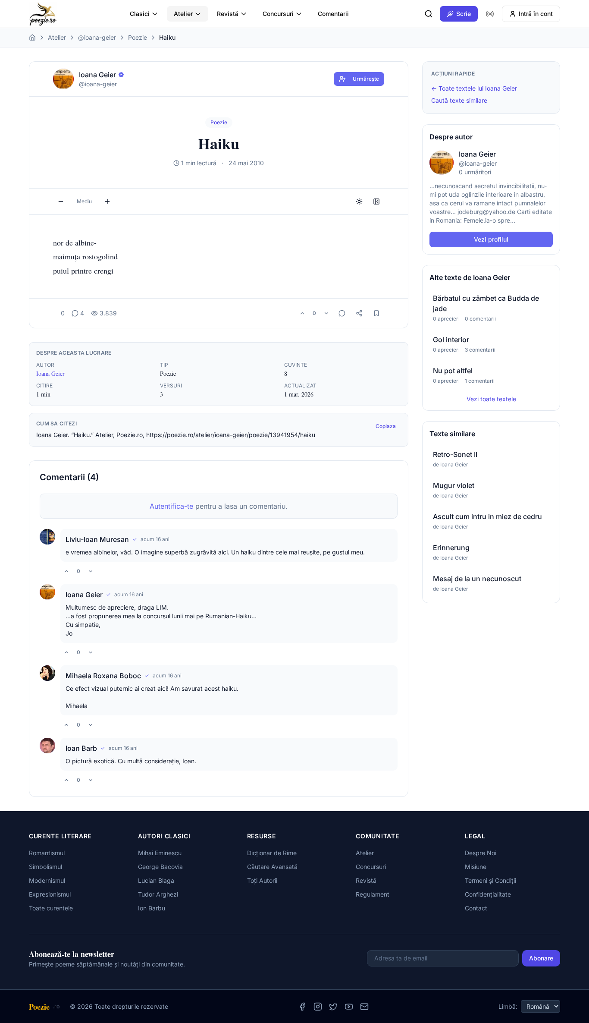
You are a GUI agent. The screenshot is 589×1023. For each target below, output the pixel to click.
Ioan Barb (81, 748)
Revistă (227, 13)
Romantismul (47, 852)
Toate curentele (51, 908)
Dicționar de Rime (272, 852)
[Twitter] (333, 1006)
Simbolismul (45, 866)
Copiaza (386, 426)
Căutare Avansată (272, 866)
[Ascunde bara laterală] (376, 201)
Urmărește (366, 79)
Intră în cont (536, 13)
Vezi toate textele (491, 399)
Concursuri (278, 13)
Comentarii (333, 13)
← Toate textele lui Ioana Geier (474, 88)
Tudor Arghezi (158, 894)
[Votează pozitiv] (302, 313)
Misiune (475, 866)
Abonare (541, 958)
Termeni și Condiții (490, 880)
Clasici (140, 13)
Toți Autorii (262, 880)
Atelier (183, 13)
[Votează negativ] (326, 313)
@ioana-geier (97, 37)
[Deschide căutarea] (428, 14)
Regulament (372, 894)
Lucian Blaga (156, 880)
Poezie (137, 37)
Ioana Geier (50, 373)
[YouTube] (349, 1006)
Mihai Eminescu (160, 852)
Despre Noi (480, 852)
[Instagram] (317, 1006)
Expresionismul (50, 894)
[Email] (364, 1006)
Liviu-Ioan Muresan (97, 539)
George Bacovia (160, 866)
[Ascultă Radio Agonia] (489, 14)
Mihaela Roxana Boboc (103, 675)
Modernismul (47, 880)
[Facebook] (302, 1006)
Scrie (463, 13)
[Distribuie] (359, 313)
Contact (476, 908)
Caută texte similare (459, 100)
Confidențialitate (488, 894)
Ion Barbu (151, 908)
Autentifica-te (171, 506)
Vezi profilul (491, 239)
